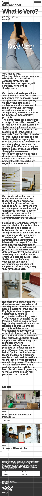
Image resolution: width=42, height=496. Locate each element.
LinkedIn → (7, 474)
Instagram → (7, 472)
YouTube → (25, 474)
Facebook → (25, 472)
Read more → (7, 420)
